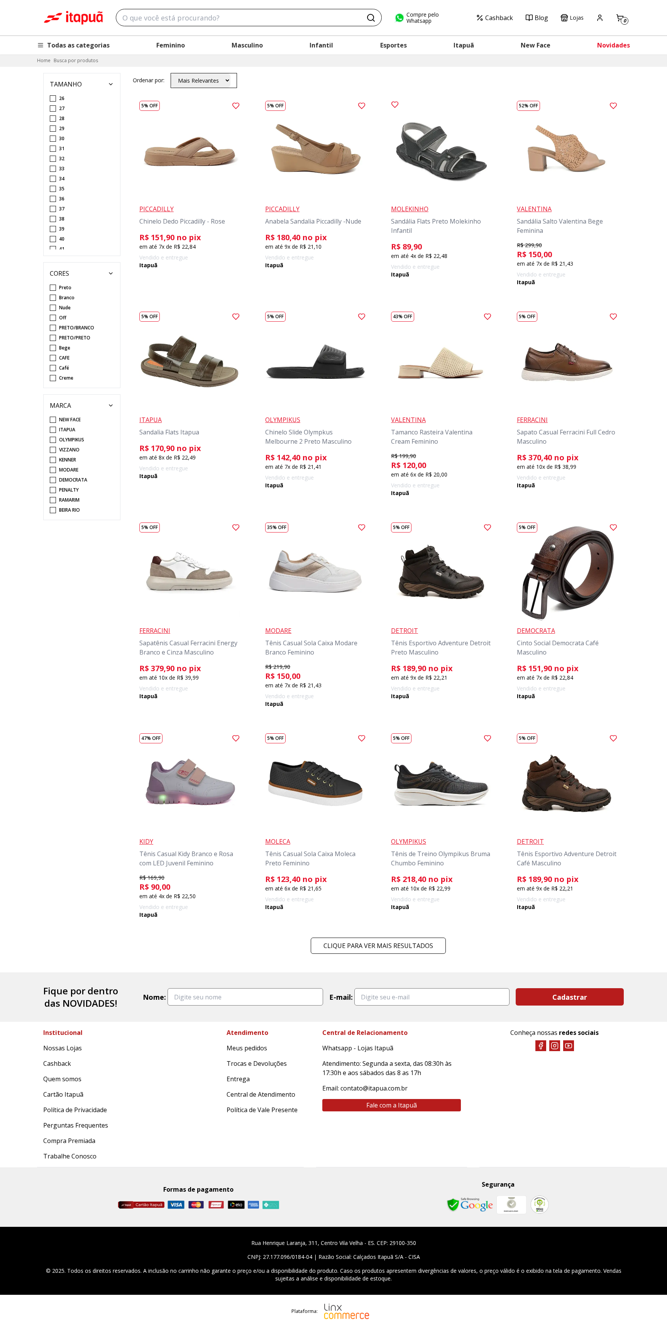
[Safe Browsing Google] (470, 1204)
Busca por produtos (76, 60)
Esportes (393, 45)
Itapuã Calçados (73, 17)
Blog (541, 18)
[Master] (196, 1205)
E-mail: (341, 997)
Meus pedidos (247, 1048)
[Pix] (270, 1205)
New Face (535, 45)
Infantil (321, 45)
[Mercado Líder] (511, 1204)
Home (44, 60)
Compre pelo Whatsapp (422, 18)
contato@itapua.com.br (374, 1088)
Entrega (238, 1079)
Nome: (154, 997)
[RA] (539, 1204)
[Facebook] (540, 1045)
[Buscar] (371, 17)
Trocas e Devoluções (257, 1063)
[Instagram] (554, 1045)
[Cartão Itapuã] (141, 1205)
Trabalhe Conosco (69, 1156)
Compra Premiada (69, 1140)
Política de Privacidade (75, 1110)
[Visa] (176, 1204)
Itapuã (464, 45)
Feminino (170, 45)
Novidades (613, 45)
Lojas (577, 17)
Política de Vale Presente (262, 1110)
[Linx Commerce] (347, 1311)
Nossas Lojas (62, 1048)
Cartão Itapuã (63, 1094)
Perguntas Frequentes (75, 1125)
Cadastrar (569, 997)
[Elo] (236, 1204)
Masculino (247, 45)
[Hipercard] (216, 1205)
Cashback (499, 18)
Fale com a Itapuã (391, 1105)
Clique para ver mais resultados (378, 945)
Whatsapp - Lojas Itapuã (357, 1048)
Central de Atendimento (261, 1094)
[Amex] (253, 1205)
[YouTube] (568, 1045)
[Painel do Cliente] (600, 18)
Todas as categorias (78, 45)
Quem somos (62, 1079)
